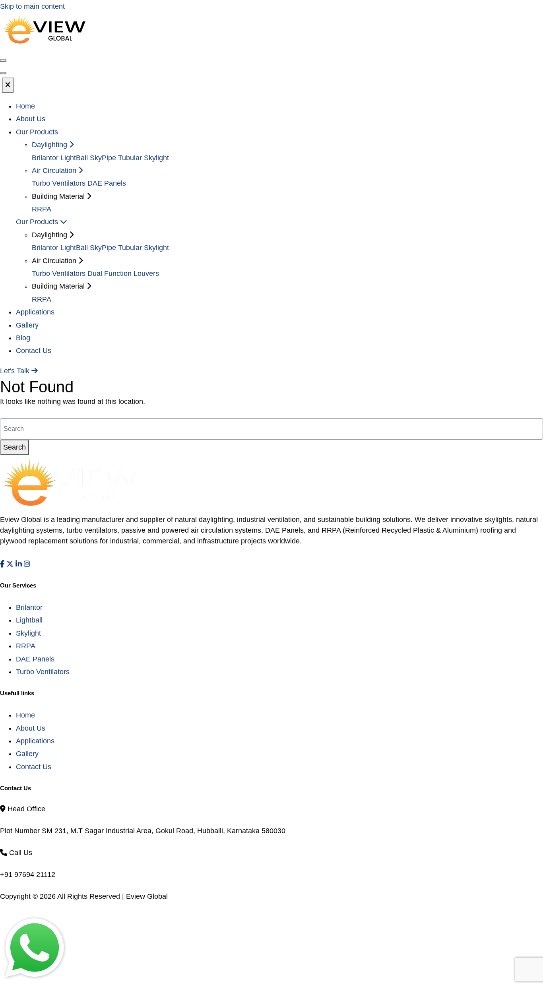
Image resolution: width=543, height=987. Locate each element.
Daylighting (50, 145)
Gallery (27, 325)
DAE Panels (106, 183)
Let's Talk (15, 371)
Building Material (59, 286)
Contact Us (33, 351)
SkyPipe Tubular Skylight (129, 158)
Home (25, 106)
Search (14, 447)
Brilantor (45, 158)
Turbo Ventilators (58, 183)
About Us (30, 119)
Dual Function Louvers (123, 273)
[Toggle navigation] (3, 73)
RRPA (41, 209)
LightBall (74, 158)
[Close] (8, 85)
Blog (23, 338)
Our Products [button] (37, 132)
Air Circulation (55, 171)
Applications (35, 312)
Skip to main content (32, 6)
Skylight (28, 633)
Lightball (29, 620)
